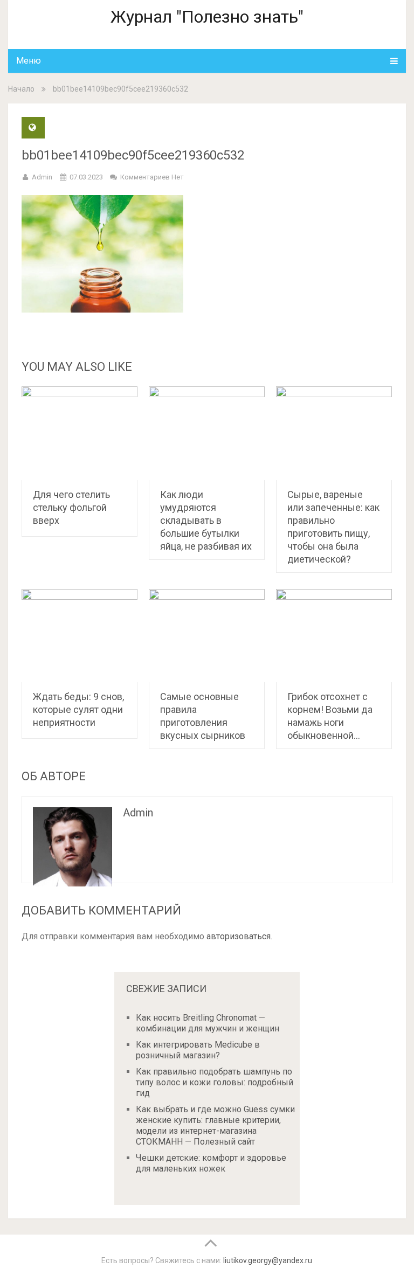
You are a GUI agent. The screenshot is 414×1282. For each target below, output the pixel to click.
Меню (28, 61)
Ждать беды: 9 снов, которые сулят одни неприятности (78, 709)
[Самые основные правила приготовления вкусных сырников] (207, 636)
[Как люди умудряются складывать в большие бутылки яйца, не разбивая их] (207, 433)
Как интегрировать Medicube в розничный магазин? (198, 1050)
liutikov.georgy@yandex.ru (267, 1260)
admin (42, 177)
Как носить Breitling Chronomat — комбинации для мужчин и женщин (207, 1023)
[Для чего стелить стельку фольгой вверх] (79, 433)
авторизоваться (238, 936)
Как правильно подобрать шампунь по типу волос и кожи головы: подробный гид (214, 1082)
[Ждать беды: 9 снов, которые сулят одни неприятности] (79, 636)
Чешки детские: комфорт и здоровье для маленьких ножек (211, 1163)
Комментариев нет (152, 177)
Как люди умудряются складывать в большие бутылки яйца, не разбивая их (206, 520)
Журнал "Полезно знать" (207, 16)
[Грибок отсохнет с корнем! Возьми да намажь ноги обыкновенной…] (334, 636)
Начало (21, 89)
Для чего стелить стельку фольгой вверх (71, 507)
